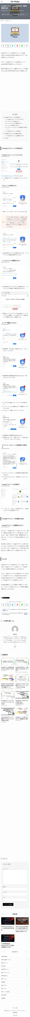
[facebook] (13, 1008)
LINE (4, 966)
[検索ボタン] (28, 1)
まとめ (6, 138)
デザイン (5, 985)
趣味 (4, 998)
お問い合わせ (7, 1010)
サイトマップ (13, 1010)
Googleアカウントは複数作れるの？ (15, 135)
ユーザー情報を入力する (13, 125)
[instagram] (16, 1008)
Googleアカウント (8, 176)
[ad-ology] (15, 1)
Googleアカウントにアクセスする (15, 119)
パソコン (5, 978)
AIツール (5, 962)
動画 (4, 982)
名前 (4, 886)
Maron (15, 634)
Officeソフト (6, 969)
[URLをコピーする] (27, 46)
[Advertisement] (15, 92)
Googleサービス (5, 10)
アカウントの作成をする (13, 121)
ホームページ (6, 972)
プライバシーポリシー (21, 1010)
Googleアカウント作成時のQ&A (13, 133)
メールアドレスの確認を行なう (14, 123)
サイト (4, 897)
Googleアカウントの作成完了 (14, 131)
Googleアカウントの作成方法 (12, 117)
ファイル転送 (6, 991)
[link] (15, 646)
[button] (3, 46)
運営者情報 (15, 1012)
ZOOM (4, 995)
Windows (5, 975)
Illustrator (5, 956)
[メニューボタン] (1, 1)
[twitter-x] (15, 1008)
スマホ (4, 988)
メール (5, 892)
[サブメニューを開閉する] (27, 960)
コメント (5, 868)
